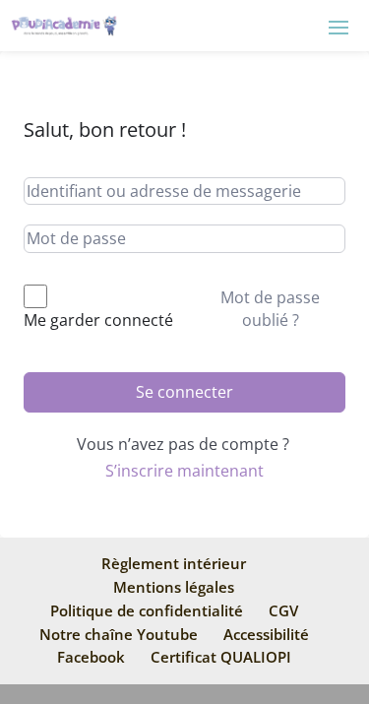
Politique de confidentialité (146, 610)
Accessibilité (266, 634)
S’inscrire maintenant (184, 470)
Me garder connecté (98, 320)
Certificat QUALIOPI (221, 657)
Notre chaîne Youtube (118, 634)
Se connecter (184, 392)
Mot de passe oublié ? (270, 308)
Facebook (91, 657)
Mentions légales (173, 587)
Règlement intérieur (173, 563)
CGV (283, 610)
